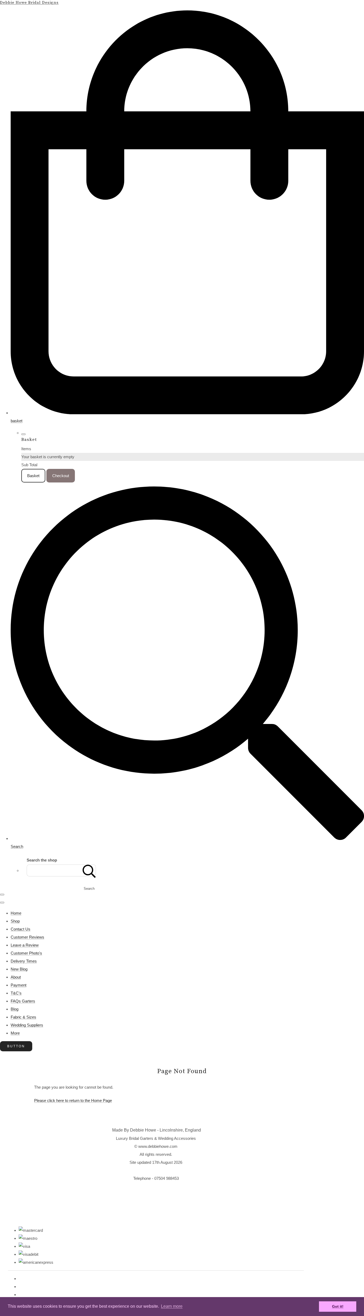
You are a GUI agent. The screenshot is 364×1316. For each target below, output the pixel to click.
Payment (18, 985)
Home (16, 913)
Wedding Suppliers (27, 1025)
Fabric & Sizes (23, 1017)
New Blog (19, 969)
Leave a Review (25, 945)
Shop (15, 921)
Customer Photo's (26, 953)
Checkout (60, 475)
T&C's (16, 993)
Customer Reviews (27, 937)
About (16, 977)
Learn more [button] (172, 1306)
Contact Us (20, 929)
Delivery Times (24, 961)
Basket (33, 475)
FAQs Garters (23, 1001)
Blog (14, 1009)
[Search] (89, 870)
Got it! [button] (337, 1306)
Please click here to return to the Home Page (73, 1100)
